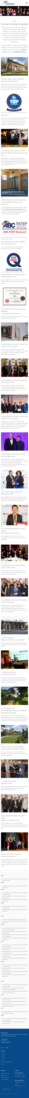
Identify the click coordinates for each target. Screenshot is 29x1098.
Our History (3, 1058)
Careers (2, 1064)
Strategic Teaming (4, 1079)
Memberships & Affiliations (6, 1062)
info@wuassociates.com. (20, 52)
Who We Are (3, 1053)
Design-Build (3, 1075)
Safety (2, 1060)
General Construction (5, 1073)
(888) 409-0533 (5, 1039)
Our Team (3, 1055)
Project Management (5, 1077)
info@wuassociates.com (6, 1042)
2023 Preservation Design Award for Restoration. (14, 209)
